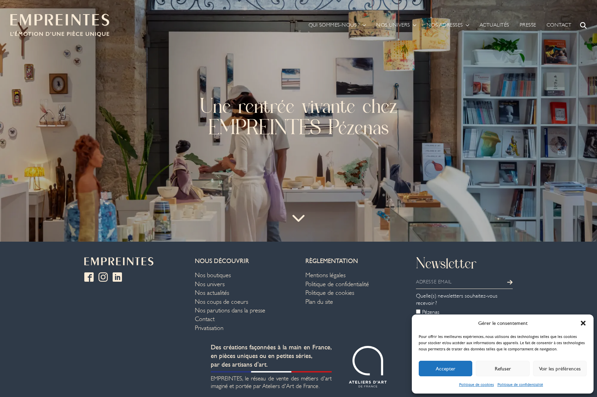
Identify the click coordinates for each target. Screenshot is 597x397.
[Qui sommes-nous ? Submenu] (363, 25)
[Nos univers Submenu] (413, 25)
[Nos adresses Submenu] (466, 25)
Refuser (503, 369)
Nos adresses (445, 25)
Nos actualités (212, 293)
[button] (583, 323)
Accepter (445, 369)
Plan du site (319, 302)
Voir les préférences (560, 369)
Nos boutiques (213, 275)
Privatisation (209, 328)
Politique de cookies (476, 384)
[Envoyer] (510, 282)
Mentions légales (325, 275)
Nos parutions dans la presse (230, 310)
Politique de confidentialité (520, 384)
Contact (559, 25)
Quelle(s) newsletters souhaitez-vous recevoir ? (457, 299)
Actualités (494, 25)
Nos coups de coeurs (221, 302)
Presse (528, 25)
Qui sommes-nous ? (334, 25)
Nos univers (393, 25)
